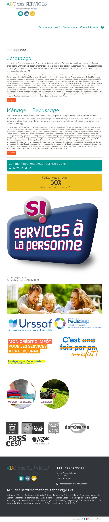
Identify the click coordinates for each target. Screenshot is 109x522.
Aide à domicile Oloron (38, 75)
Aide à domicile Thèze (21, 77)
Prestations (69, 27)
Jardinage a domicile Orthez (23, 81)
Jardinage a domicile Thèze (37, 503)
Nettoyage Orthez (19, 87)
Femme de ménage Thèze (53, 79)
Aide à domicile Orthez (57, 75)
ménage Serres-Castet (56, 85)
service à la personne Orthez (76, 94)
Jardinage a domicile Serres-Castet (68, 81)
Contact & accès (89, 27)
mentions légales (76, 519)
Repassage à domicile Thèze (17, 92)
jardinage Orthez (44, 83)
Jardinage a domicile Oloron (83, 498)
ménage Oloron (17, 85)
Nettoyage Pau (33, 87)
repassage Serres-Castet (93, 92)
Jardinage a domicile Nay (74, 79)
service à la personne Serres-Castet (31, 96)
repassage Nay (35, 92)
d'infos (12, 100)
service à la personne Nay (31, 94)
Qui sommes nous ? (49, 27)
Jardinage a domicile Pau (44, 81)
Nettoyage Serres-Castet (49, 87)
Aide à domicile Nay (21, 75)
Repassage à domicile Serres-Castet (87, 89)
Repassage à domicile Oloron (17, 89)
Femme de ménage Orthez (81, 77)
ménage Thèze (71, 85)
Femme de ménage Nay (39, 77)
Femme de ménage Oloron (60, 77)
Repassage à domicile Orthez (40, 89)
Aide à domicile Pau (74, 75)
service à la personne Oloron (53, 94)
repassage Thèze (13, 94)
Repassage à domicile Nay (84, 87)
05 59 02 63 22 (21, 167)
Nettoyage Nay (84, 85)
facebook (102, 27)
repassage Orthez (63, 92)
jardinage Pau (57, 83)
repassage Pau (76, 92)
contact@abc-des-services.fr (73, 484)
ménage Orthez (30, 85)
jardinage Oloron (30, 83)
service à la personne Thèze (56, 96)
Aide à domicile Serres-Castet (54, 498)
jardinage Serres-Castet (72, 83)
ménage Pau (41, 85)
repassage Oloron (48, 92)
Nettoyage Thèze (66, 87)
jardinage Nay (17, 83)
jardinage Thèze (89, 83)
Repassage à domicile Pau (62, 89)
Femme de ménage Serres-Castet (30, 79)
